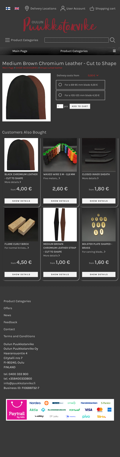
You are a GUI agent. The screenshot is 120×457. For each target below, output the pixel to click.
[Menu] (114, 51)
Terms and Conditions (19, 336)
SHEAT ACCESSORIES (27, 67)
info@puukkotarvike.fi (20, 383)
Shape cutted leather (51, 67)
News (7, 315)
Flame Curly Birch (17, 244)
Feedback (10, 322)
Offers (8, 308)
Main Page (19, 51)
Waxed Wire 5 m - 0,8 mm (59, 174)
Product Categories (74, 51)
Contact (9, 329)
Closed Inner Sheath (96, 174)
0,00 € (92, 75)
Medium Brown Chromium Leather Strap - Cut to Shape (59, 248)
